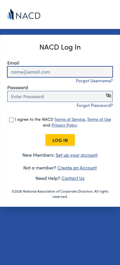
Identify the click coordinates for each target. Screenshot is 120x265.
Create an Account (77, 168)
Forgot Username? (94, 80)
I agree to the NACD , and (62, 122)
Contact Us (72, 178)
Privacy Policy (64, 125)
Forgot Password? (95, 105)
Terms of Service (69, 119)
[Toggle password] (109, 95)
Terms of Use (99, 119)
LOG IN (60, 140)
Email (13, 63)
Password (17, 87)
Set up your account (77, 155)
